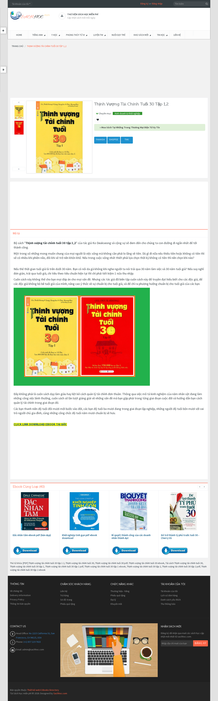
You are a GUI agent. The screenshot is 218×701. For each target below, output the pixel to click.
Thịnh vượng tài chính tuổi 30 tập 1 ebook (105, 566)
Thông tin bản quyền (20, 603)
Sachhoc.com (60, 693)
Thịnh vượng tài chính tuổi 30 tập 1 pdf (64, 566)
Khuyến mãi (116, 603)
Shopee (113, 139)
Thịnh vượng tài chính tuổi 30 (80, 563)
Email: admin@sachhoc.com (30, 649)
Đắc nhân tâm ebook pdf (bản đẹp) (32, 535)
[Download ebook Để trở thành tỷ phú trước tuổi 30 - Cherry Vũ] (183, 511)
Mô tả (16, 233)
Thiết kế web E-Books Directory (43, 689)
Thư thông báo (168, 603)
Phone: (20, 641)
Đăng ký (144, 3)
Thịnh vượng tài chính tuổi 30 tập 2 (144, 566)
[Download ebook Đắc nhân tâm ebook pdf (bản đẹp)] (35, 511)
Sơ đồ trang (66, 599)
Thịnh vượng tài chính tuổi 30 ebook (146, 563)
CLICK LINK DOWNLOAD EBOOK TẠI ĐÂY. (40, 424)
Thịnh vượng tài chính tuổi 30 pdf (111, 563)
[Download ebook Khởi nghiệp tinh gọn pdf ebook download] (84, 511)
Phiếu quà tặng (67, 603)
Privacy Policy (17, 599)
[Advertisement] (109, 74)
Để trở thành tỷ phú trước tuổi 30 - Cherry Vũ (180, 536)
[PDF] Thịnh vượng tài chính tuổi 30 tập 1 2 (43, 563)
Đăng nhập (157, 3)
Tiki (127, 139)
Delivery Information (20, 595)
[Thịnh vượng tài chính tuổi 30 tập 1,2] (19, 112)
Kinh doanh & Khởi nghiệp (127, 113)
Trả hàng (64, 595)
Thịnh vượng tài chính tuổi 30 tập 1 (27, 566)
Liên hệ (63, 591)
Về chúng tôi (16, 590)
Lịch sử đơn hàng (169, 595)
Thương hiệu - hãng (120, 591)
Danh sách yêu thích (171, 599)
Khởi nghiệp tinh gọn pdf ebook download (79, 536)
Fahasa (100, 139)
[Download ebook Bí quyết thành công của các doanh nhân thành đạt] (133, 511)
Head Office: (22, 633)
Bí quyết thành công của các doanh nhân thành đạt (131, 536)
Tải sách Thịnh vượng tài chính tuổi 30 (184, 563)
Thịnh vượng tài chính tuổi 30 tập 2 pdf (181, 566)
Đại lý (113, 599)
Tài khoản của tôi (169, 591)
